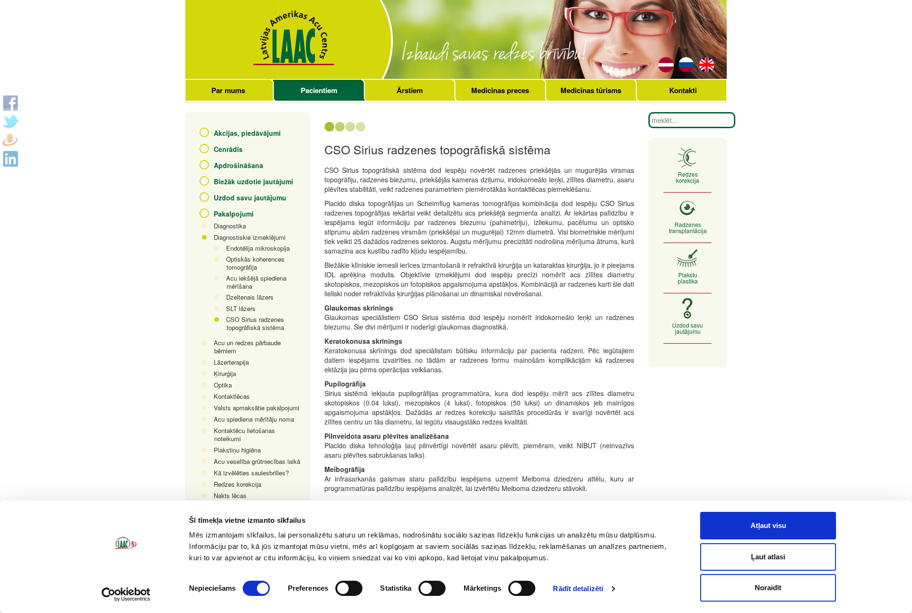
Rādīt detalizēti (578, 589)
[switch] (348, 588)
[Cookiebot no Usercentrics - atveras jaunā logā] (126, 594)
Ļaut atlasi (768, 557)
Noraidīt (768, 588)
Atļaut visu (768, 525)
